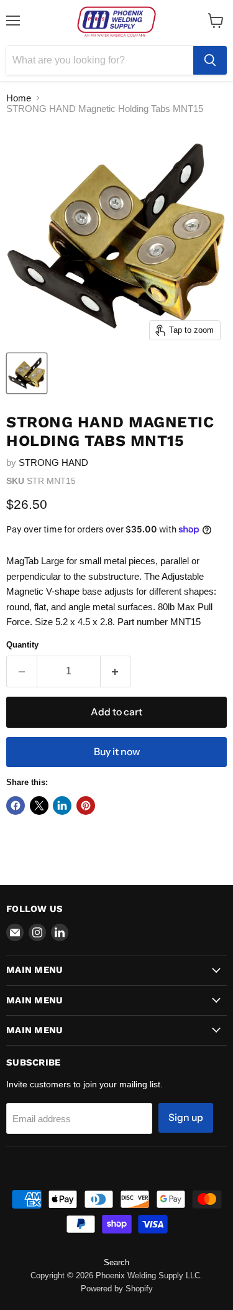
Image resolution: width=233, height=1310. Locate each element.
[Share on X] (39, 805)
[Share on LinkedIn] (62, 805)
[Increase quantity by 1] (116, 671)
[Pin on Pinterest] (85, 805)
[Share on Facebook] (15, 805)
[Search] (210, 60)
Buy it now (117, 752)
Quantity (22, 644)
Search (116, 1262)
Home (18, 98)
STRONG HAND (53, 462)
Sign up (185, 1117)
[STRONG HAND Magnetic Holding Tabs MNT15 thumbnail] (27, 373)
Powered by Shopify (117, 1288)
